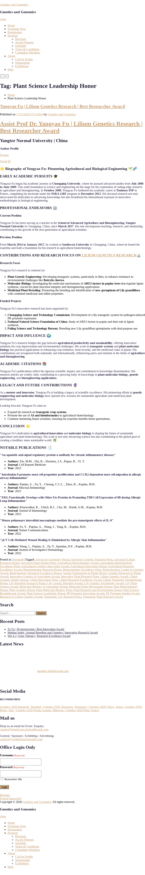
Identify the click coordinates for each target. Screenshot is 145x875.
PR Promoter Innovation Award (85, 593)
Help (10, 69)
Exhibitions (22, 66)
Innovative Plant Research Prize (80, 576)
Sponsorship (22, 62)
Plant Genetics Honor (22, 590)
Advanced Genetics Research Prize (92, 559)
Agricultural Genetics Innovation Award (45, 566)
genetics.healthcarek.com (53, 669)
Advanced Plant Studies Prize (38, 563)
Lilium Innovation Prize (43, 579)
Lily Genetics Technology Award (104, 583)
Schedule (20, 45)
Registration (15, 32)
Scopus (4, 155)
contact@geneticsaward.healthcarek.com (24, 729)
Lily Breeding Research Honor (27, 583)
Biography (18, 559)
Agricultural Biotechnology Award (78, 563)
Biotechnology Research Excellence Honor (35, 573)
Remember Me (13, 779)
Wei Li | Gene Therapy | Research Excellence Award (39, 636)
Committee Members (27, 52)
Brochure (20, 39)
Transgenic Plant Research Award (103, 596)
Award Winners (24, 42)
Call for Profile (24, 59)
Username (12, 755)
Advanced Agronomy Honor (52, 559)
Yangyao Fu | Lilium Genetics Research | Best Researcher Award (62, 106)
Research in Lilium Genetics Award (21, 596)
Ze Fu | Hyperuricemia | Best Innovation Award (36, 629)
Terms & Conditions (27, 49)
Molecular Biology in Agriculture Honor (43, 586)
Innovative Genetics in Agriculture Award (34, 576)
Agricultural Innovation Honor (88, 566)
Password (12, 767)
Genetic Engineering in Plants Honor (84, 573)
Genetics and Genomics (14, 4)
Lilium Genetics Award (114, 576)
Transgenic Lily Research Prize (62, 596)
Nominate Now (17, 28)
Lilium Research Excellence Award (80, 579)
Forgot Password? (11, 798)
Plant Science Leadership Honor (46, 593)
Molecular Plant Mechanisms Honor (90, 586)
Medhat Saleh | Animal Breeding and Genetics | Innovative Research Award (53, 632)
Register (5, 795)
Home (11, 25)
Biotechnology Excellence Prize (82, 569)
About (11, 56)
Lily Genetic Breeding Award (65, 583)
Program (13, 35)
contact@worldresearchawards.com (21, 739)
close (3, 19)
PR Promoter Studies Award (122, 593)
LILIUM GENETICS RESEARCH (109, 255)
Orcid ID (5, 161)
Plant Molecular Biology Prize (54, 590)
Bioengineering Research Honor (42, 569)
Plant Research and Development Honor (98, 590)
